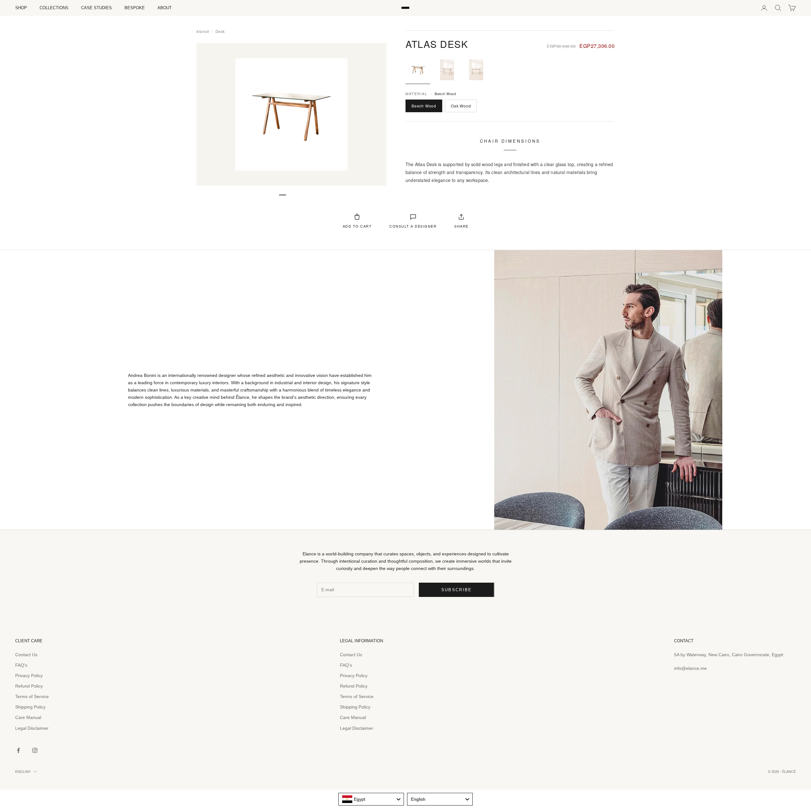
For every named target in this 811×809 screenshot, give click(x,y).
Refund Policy (29, 686)
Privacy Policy (29, 675)
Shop (21, 7)
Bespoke (135, 7)
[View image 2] (447, 69)
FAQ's (21, 665)
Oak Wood (461, 105)
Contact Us (26, 654)
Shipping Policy (30, 706)
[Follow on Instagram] (35, 750)
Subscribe (456, 589)
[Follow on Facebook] (18, 750)
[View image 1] (418, 69)
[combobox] (371, 799)
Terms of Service (32, 696)
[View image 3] (476, 69)
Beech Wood (424, 105)
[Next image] (374, 114)
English (22, 771)
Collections (54, 7)
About (164, 7)
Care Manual (28, 717)
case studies (96, 7)
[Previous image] (208, 114)
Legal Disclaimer (31, 728)
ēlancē (202, 31)
